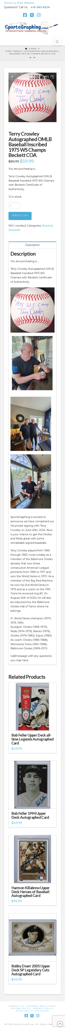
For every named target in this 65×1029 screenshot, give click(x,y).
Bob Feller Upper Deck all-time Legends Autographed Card (32, 739)
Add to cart (20, 215)
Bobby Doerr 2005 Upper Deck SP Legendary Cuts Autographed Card (30, 970)
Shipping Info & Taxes (41, 1006)
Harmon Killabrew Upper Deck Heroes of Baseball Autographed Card (30, 892)
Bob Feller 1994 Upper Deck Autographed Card (30, 815)
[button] (57, 41)
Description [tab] (32, 245)
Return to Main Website (19, 3)
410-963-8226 (40, 7)
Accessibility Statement (32, 1011)
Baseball (47, 225)
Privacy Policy (43, 1008)
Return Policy (21, 1008)
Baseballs (14, 230)
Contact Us (16, 1006)
